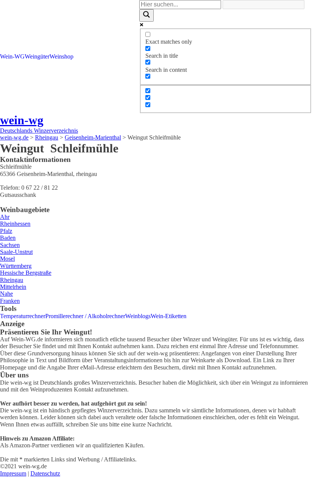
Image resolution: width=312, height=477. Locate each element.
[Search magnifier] (146, 15)
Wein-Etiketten (168, 316)
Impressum (13, 473)
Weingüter (37, 56)
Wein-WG (12, 56)
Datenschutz (45, 473)
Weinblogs (138, 316)
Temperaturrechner (22, 316)
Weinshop (61, 56)
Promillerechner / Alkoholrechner (85, 316)
